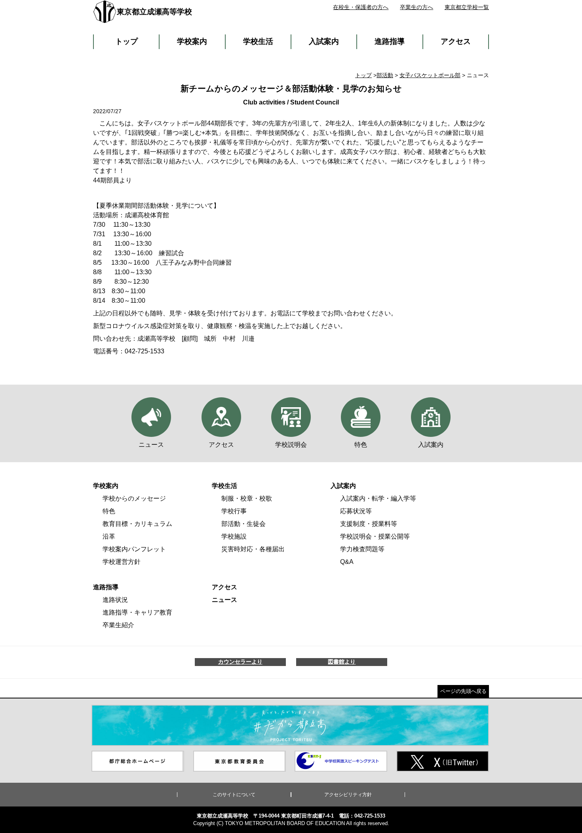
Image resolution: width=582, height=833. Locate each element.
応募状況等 (356, 511)
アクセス (456, 41)
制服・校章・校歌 (246, 498)
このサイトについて (234, 794)
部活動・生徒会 (243, 523)
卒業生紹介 (118, 625)
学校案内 (192, 41)
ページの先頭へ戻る (463, 691)
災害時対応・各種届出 (253, 549)
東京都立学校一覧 (467, 7)
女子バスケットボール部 (429, 75)
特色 (109, 511)
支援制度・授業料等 (368, 523)
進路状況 (115, 599)
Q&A (347, 561)
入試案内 (324, 41)
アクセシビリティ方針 (348, 794)
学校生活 (258, 41)
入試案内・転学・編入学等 (378, 498)
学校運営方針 (122, 561)
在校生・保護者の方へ (360, 7)
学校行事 (234, 511)
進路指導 (390, 41)
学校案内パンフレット (134, 549)
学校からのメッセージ (134, 498)
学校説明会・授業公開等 (375, 536)
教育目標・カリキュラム (137, 523)
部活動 (385, 75)
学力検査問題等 (362, 549)
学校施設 (234, 536)
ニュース (224, 599)
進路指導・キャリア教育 (137, 612)
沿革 (109, 536)
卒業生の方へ (416, 7)
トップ (126, 41)
